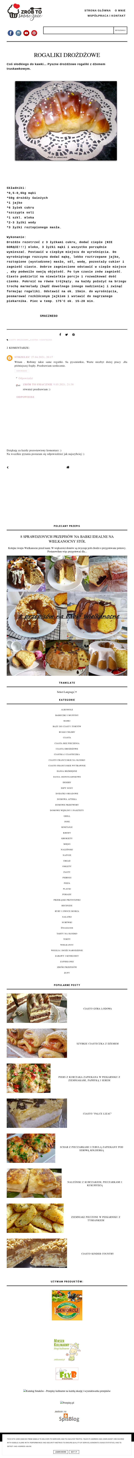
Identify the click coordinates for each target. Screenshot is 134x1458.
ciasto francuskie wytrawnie (67, 765)
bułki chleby (67, 732)
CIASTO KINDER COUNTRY (97, 1253)
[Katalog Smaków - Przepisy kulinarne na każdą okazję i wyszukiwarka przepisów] (67, 1391)
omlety (67, 866)
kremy (67, 832)
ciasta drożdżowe (19, 340)
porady (67, 894)
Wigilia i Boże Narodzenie (67, 950)
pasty (67, 872)
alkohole (67, 709)
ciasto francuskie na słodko (67, 760)
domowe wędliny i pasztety (67, 810)
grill (67, 816)
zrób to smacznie (37, 384)
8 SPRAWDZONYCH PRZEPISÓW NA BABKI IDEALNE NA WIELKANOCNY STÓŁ (67, 539)
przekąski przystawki (67, 899)
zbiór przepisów (67, 967)
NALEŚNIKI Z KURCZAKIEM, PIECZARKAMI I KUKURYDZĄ (94, 1183)
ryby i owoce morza (67, 911)
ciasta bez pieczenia (67, 743)
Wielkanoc (67, 944)
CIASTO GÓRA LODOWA (97, 1008)
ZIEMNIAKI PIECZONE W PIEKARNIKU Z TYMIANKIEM (95, 1218)
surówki (67, 922)
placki (67, 888)
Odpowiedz (21, 371)
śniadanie (67, 927)
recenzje (67, 905)
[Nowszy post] (8, 467)
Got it (74, 1452)
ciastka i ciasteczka (41, 340)
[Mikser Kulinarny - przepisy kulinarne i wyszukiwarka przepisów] (67, 1361)
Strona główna (97, 10)
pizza (67, 883)
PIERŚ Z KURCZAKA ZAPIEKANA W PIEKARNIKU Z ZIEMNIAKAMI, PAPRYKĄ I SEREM (89, 1078)
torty (67, 939)
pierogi (67, 877)
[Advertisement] (67, 497)
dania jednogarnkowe (67, 776)
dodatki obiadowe (67, 793)
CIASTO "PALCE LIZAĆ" (97, 1113)
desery (67, 782)
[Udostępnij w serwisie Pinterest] (73, 335)
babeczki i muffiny (67, 715)
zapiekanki (67, 961)
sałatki (67, 916)
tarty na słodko (67, 933)
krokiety (67, 838)
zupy (67, 972)
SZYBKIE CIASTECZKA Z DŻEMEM (98, 1043)
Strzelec (22, 357)
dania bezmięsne (67, 771)
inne (67, 821)
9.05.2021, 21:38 (63, 384)
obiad (67, 860)
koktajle (67, 827)
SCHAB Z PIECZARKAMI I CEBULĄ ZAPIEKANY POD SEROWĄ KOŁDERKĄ (91, 1148)
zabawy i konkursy (67, 955)
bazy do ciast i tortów (67, 726)
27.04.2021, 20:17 (42, 357)
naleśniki (67, 849)
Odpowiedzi (26, 378)
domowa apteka (67, 799)
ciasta (67, 737)
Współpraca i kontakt (107, 15)
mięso (67, 844)
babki (67, 720)
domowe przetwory (67, 804)
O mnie (120, 10)
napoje (67, 855)
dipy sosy (67, 788)
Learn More (60, 1452)
